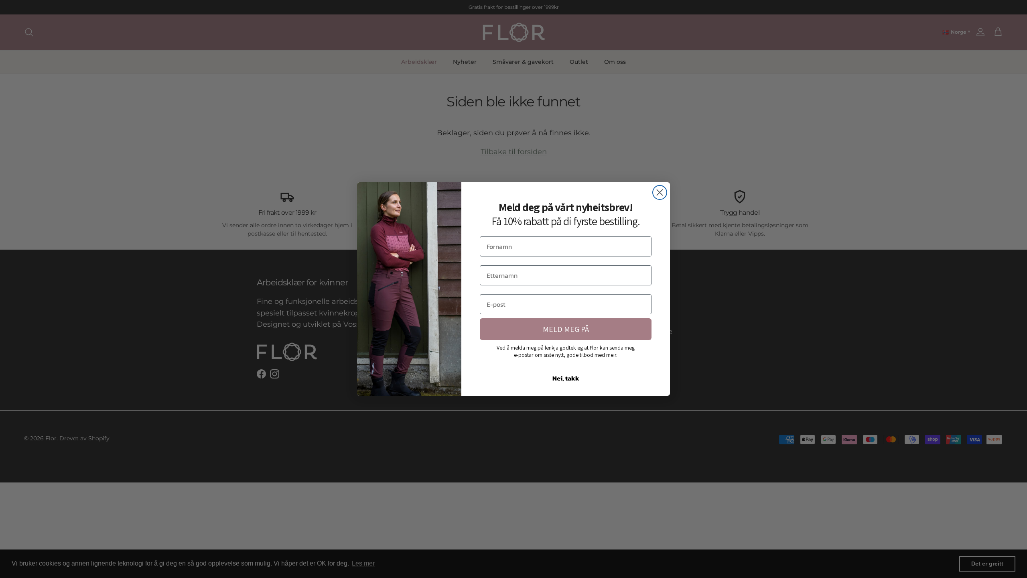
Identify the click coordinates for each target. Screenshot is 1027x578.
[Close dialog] (660, 192)
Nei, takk (565, 378)
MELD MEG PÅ (566, 329)
